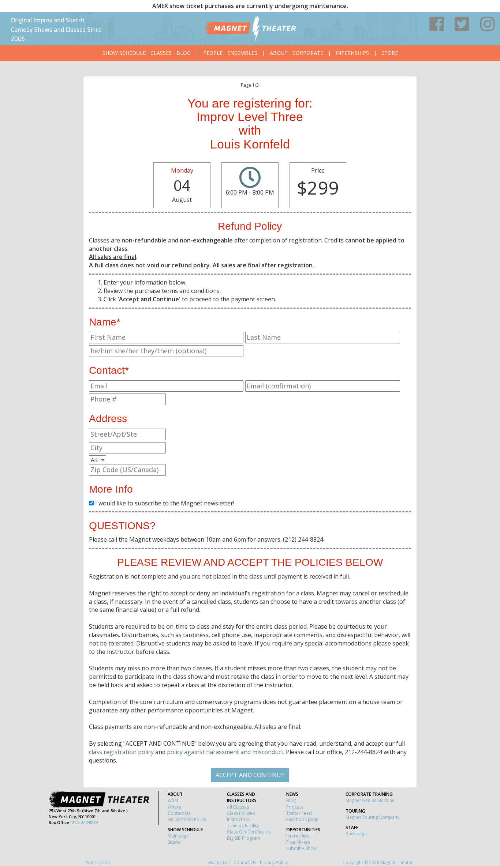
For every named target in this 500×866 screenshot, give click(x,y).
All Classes (238, 807)
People (213, 52)
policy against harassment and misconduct (225, 752)
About (279, 52)
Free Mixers (298, 842)
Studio (174, 842)
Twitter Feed (299, 813)
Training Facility (243, 825)
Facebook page (302, 819)
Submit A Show (301, 848)
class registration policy (121, 752)
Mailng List (219, 862)
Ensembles (242, 52)
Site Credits (97, 862)
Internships (352, 52)
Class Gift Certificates (249, 832)
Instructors (238, 819)
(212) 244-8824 (84, 822)
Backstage (356, 834)
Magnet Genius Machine (370, 800)
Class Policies (241, 813)
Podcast (294, 807)
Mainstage (178, 836)
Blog (183, 52)
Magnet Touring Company (372, 817)
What (173, 800)
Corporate (307, 52)
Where (174, 807)
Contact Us (179, 813)
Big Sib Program (243, 838)
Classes (161, 52)
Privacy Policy (274, 862)
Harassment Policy (187, 819)
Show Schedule (124, 52)
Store (389, 52)
